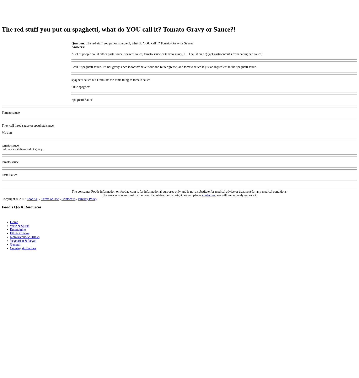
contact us (208, 195)
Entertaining (18, 229)
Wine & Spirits (19, 226)
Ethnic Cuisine (19, 233)
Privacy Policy (87, 199)
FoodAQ (32, 199)
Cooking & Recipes (23, 248)
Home (14, 222)
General (15, 244)
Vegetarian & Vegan (23, 240)
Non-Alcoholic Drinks (24, 237)
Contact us (68, 199)
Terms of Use (50, 199)
